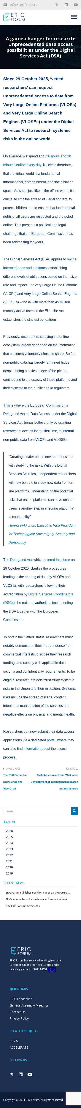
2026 (9, 831)
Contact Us (17, 1012)
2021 (9, 861)
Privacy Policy (19, 1018)
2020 (9, 867)
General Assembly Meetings (29, 1005)
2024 (9, 843)
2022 (9, 855)
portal (51, 740)
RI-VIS (14, 1041)
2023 (9, 849)
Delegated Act (21, 560)
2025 (9, 837)
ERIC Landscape (21, 999)
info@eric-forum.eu (23, 5)
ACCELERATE (19, 1047)
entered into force (56, 560)
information (32, 748)
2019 (9, 873)
